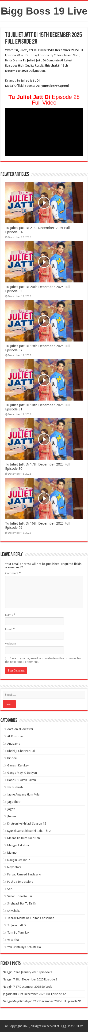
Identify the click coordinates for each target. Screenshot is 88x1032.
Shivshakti (13, 910)
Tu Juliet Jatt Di (17, 925)
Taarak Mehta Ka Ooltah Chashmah (30, 918)
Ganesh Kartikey (18, 765)
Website (10, 643)
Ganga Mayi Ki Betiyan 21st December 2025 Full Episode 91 (42, 1001)
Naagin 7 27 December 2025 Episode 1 (29, 986)
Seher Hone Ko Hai (19, 896)
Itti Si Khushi (15, 787)
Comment (13, 573)
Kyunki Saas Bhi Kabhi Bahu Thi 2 (29, 831)
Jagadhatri (14, 801)
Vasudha (13, 940)
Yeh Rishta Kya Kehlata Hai (24, 947)
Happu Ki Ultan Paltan (21, 780)
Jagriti (11, 809)
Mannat (12, 852)
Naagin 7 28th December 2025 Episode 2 (30, 979)
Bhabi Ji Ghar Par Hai (21, 751)
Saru (10, 889)
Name (10, 614)
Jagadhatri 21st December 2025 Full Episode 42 (34, 994)
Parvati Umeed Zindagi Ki (24, 874)
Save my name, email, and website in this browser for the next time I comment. (43, 660)
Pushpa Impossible (20, 881)
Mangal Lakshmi (18, 845)
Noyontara (14, 867)
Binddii (12, 758)
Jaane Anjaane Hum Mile (23, 794)
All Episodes (15, 736)
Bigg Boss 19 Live (44, 11)
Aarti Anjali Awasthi (20, 729)
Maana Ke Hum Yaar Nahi (24, 838)
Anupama (13, 743)
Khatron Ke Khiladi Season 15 (26, 823)
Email (10, 629)
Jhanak (11, 816)
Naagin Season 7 (18, 860)
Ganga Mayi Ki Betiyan (22, 772)
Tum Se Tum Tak (18, 932)
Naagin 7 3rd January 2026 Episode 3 (27, 972)
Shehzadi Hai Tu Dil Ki (21, 903)
